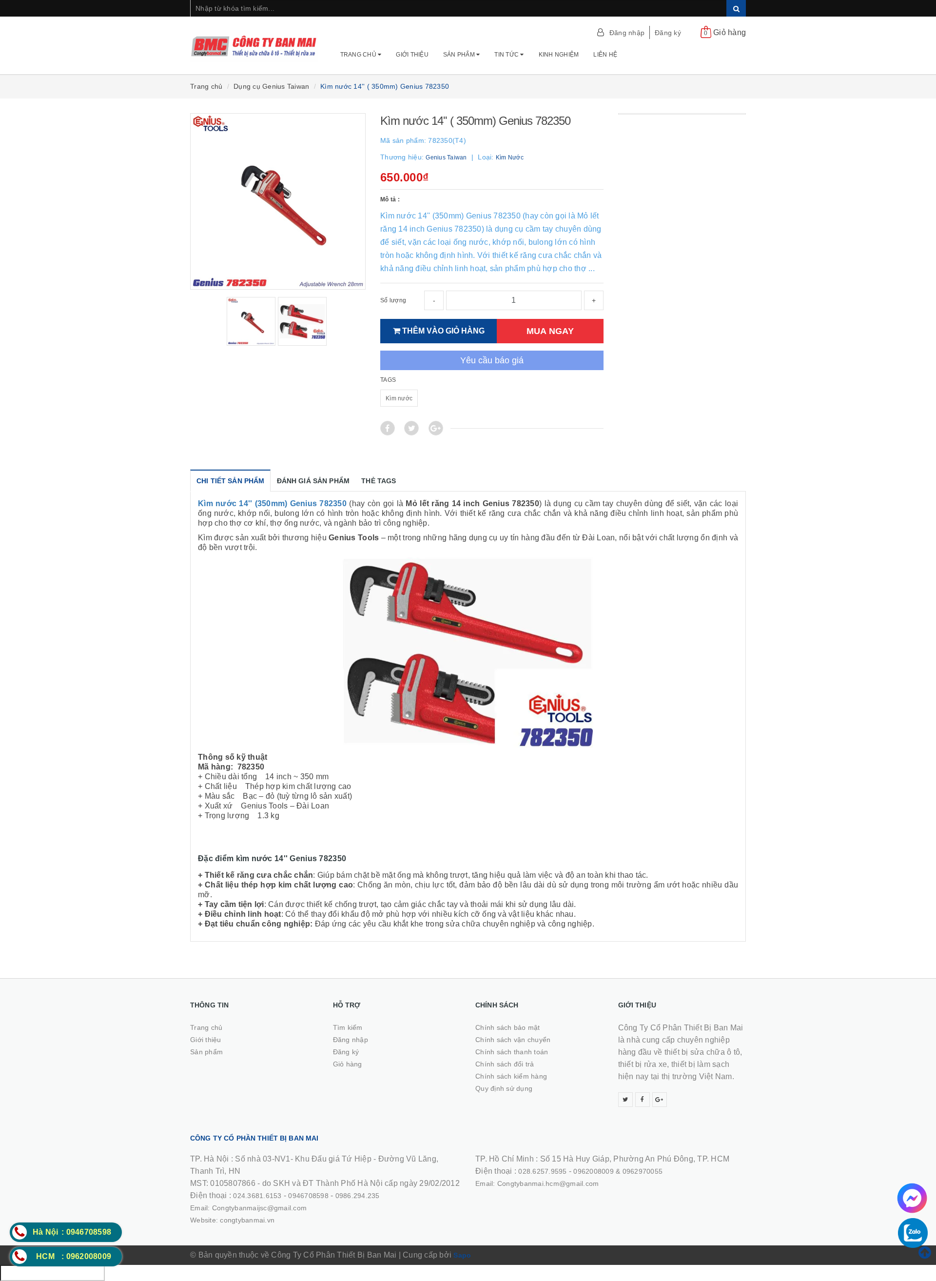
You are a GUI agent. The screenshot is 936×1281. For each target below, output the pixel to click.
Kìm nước (399, 398)
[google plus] (659, 1099)
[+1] (436, 428)
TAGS (388, 379)
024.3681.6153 (257, 1196)
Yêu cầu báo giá (492, 360)
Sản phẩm (459, 54)
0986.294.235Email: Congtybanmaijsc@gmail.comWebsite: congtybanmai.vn (285, 1208)
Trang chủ (359, 54)
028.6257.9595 (542, 1171)
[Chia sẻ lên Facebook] (387, 428)
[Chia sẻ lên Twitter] (411, 428)
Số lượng (393, 300)
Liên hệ (605, 54)
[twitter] (625, 1099)
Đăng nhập (626, 33)
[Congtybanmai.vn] (254, 41)
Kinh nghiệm (559, 54)
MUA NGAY (550, 331)
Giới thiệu (412, 54)
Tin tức (507, 54)
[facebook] (642, 1099)
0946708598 (308, 1196)
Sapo (462, 1255)
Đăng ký (668, 33)
